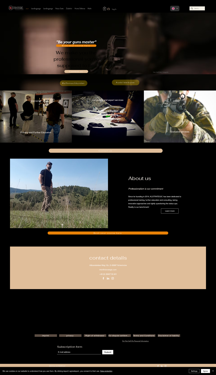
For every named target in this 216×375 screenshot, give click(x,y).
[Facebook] (103, 278)
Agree (205, 371)
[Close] (213, 371)
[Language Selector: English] (174, 8)
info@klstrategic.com (108, 270)
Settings (194, 371)
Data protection (106, 371)
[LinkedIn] (108, 278)
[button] (104, 8)
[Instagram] (112, 278)
